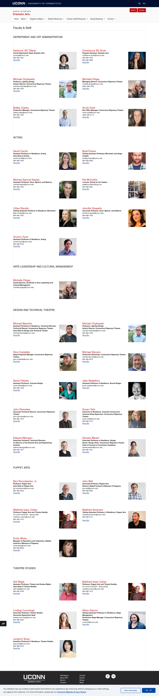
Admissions (64, 675)
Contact (82, 675)
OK (147, 690)
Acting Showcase (96, 19)
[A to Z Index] (144, 3)
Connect (111, 19)
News (82, 682)
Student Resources (55, 19)
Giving (82, 680)
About (23, 19)
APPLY (133, 10)
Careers (63, 682)
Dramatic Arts (21, 14)
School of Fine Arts (22, 11)
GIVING (142, 10)
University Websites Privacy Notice (71, 692)
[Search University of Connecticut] (139, 3)
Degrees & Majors (36, 19)
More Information (130, 690)
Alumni (62, 680)
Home (16, 19)
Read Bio (16, 60)
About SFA (64, 678)
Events (82, 678)
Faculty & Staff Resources (76, 19)
